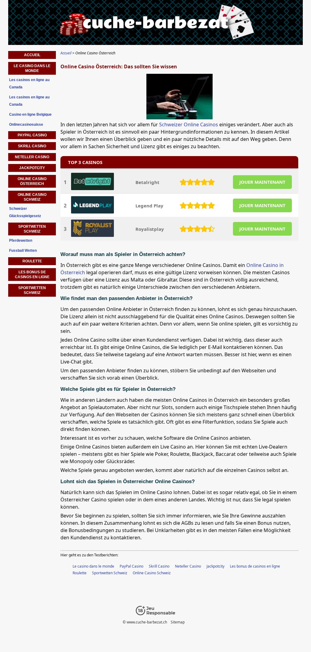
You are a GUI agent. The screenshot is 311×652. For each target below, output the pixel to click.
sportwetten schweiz (32, 290)
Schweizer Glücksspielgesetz (25, 212)
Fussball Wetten (23, 250)
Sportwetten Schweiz (109, 572)
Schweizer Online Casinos (188, 124)
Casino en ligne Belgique (30, 114)
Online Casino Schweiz (152, 572)
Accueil (32, 55)
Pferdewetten (20, 240)
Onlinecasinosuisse (26, 124)
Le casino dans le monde (93, 566)
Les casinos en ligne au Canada (29, 83)
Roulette (80, 572)
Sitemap (178, 622)
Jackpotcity (215, 566)
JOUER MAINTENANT (262, 182)
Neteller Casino (188, 566)
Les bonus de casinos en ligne (255, 566)
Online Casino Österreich (32, 181)
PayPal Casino (131, 566)
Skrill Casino (159, 566)
